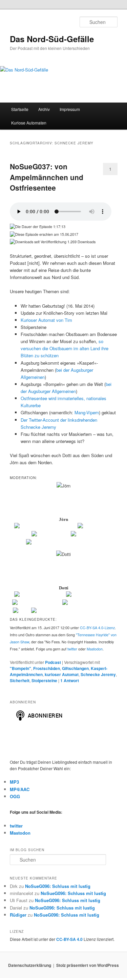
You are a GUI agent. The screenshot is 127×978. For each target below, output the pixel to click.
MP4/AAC (19, 789)
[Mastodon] (83, 534)
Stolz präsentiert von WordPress (87, 965)
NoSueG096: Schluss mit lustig (57, 886)
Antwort (69, 680)
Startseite (19, 109)
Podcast (53, 662)
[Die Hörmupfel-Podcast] (39, 594)
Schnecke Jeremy (98, 674)
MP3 (14, 782)
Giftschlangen (75, 668)
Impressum (70, 109)
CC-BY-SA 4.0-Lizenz (97, 627)
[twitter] (21, 611)
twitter (72, 648)
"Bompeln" (20, 668)
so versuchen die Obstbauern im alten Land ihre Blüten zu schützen (64, 348)
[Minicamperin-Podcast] (36, 603)
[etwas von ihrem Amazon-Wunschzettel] (72, 611)
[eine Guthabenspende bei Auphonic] (63, 542)
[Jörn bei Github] (95, 526)
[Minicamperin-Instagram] (88, 603)
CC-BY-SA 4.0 (69, 939)
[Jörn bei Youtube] (50, 534)
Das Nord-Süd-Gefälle (52, 39)
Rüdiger (18, 915)
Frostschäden (46, 668)
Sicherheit (19, 680)
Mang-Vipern (87, 412)
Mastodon (95, 648)
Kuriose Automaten (28, 122)
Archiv (44, 109)
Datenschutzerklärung (29, 965)
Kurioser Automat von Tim (46, 320)
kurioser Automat (62, 674)
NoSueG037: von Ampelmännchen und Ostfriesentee (46, 177)
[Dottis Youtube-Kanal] (89, 594)
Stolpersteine (44, 680)
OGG (15, 796)
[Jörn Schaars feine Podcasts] (45, 526)
